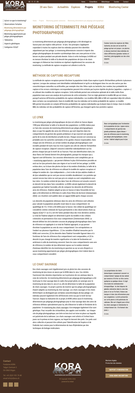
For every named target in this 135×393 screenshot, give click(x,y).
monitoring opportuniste (43, 160)
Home (35, 21)
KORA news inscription (119, 376)
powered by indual (68, 382)
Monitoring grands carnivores (55, 21)
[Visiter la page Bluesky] (5, 384)
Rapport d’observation (118, 370)
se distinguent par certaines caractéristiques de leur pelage (66, 293)
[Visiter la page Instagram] (16, 384)
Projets (41, 21)
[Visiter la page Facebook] (11, 384)
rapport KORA (70, 196)
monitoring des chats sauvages (56, 307)
